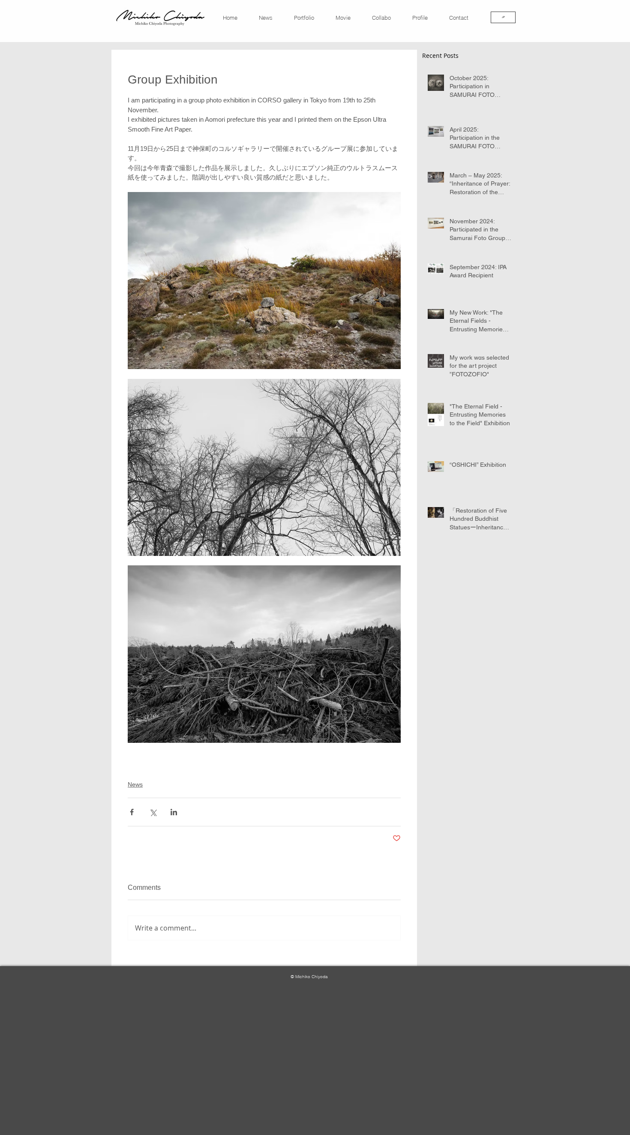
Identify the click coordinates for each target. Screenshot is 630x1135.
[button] (463, 17)
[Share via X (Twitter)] (153, 812)
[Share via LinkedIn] (174, 812)
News (135, 784)
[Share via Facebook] (132, 812)
